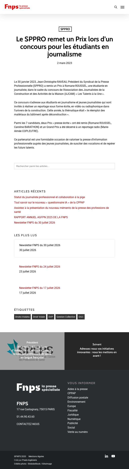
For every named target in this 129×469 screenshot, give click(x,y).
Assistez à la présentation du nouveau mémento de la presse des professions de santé (61, 209)
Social (71, 427)
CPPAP (72, 393)
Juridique (73, 414)
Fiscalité (72, 410)
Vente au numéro (78, 432)
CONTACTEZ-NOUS (28, 424)
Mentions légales (36, 456)
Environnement (76, 401)
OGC (81, 316)
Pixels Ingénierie (29, 460)
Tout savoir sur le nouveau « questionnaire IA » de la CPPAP (49, 202)
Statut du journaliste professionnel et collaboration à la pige (49, 197)
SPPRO (65, 29)
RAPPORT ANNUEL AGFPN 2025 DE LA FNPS (41, 217)
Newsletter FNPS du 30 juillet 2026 (34, 222)
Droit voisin (39, 316)
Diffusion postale (78, 397)
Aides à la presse (78, 389)
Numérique (74, 419)
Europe (72, 406)
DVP (51, 316)
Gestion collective (66, 316)
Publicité (73, 423)
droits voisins (22, 316)
